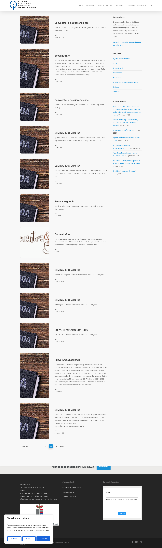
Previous (25, 446)
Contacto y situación (69, 497)
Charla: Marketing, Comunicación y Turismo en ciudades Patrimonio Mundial (125, 122)
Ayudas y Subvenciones (121, 59)
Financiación (117, 73)
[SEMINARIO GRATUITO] (34, 140)
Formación (117, 77)
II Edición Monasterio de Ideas (124, 171)
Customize (14, 539)
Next (62, 446)
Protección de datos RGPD (71, 487)
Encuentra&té (118, 68)
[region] (28, 529)
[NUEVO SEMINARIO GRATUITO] (34, 335)
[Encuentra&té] (34, 68)
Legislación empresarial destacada (125, 82)
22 (45, 446)
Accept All (43, 539)
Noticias (116, 87)
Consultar (103, 467)
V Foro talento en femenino (123, 130)
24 (56, 446)
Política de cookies (68, 492)
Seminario (116, 92)
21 (40, 446)
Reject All (29, 539)
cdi (56, 35)
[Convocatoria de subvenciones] (34, 30)
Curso (115, 63)
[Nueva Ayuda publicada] (34, 375)
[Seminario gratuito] (34, 208)
